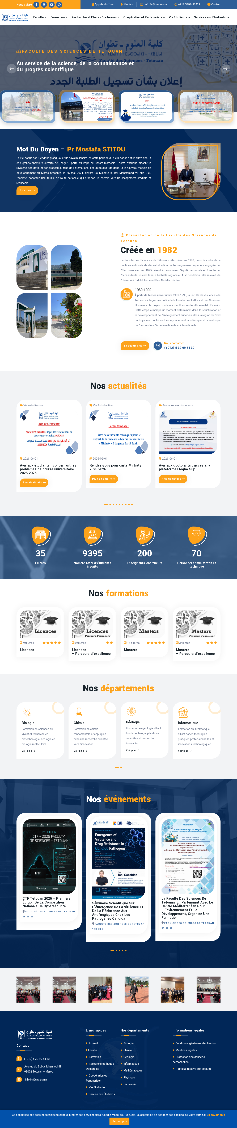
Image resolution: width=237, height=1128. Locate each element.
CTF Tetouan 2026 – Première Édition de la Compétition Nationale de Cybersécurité (46, 902)
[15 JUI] (144, 828)
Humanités (130, 1084)
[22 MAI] (213, 828)
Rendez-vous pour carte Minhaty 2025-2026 (115, 467)
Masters (130, 650)
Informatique (188, 723)
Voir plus (27, 750)
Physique (129, 1077)
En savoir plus (133, 345)
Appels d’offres (104, 4)
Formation (57, 17)
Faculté (38, 17)
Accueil (93, 1043)
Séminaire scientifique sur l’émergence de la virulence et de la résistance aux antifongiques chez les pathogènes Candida (117, 911)
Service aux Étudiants (101, 1094)
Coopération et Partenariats (142, 17)
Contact (216, 4)
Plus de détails (32, 482)
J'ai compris (119, 1121)
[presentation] (11, 68)
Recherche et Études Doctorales (94, 17)
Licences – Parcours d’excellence (91, 652)
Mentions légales (186, 1050)
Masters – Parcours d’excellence (195, 652)
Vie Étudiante (178, 17)
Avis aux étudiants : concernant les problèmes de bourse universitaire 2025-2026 (48, 469)
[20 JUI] (74, 828)
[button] (106, 505)
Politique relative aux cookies (193, 1068)
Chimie (79, 723)
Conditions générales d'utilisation (195, 1043)
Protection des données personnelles (189, 1059)
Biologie (28, 723)
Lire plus (25, 190)
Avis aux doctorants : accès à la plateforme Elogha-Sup (184, 467)
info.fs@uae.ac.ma (155, 4)
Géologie (133, 722)
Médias (128, 4)
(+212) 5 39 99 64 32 (179, 348)
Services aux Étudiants (210, 17)
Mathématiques (132, 1070)
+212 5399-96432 (188, 4)
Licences (27, 650)
